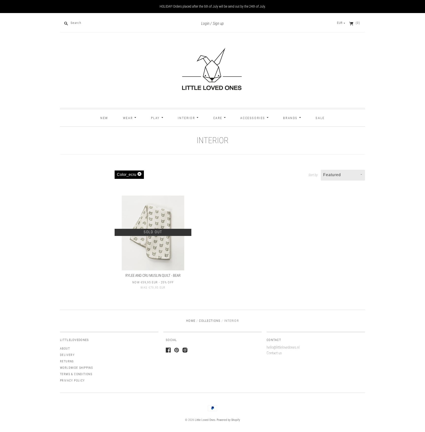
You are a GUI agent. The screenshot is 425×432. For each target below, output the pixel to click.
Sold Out (153, 232)
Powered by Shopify (228, 420)
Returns (67, 361)
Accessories (253, 118)
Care (218, 118)
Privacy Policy (72, 380)
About (65, 348)
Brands (291, 118)
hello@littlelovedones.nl (283, 347)
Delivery (67, 355)
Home (190, 321)
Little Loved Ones (205, 420)
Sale (320, 118)
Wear (128, 118)
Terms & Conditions (76, 374)
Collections (209, 321)
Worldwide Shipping (76, 368)
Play (156, 118)
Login (205, 23)
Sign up (218, 23)
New (104, 118)
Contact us (274, 353)
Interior (187, 118)
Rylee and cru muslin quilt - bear (153, 275)
